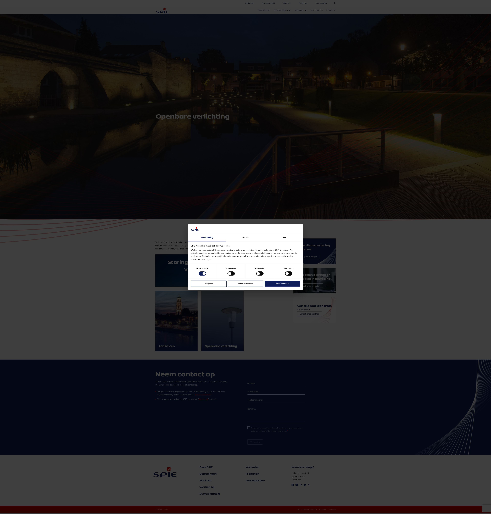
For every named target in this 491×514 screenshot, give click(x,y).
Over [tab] (284, 237)
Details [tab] (245, 237)
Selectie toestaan (245, 284)
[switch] (231, 274)
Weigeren (209, 284)
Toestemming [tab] (207, 237)
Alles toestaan (282, 284)
